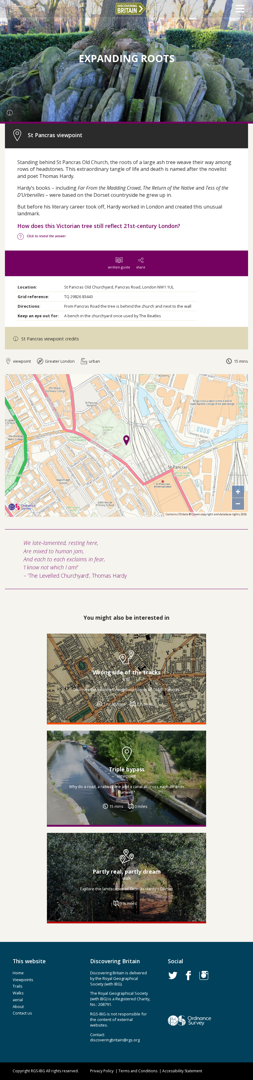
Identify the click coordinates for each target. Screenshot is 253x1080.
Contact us (22, 1013)
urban (94, 361)
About (18, 1006)
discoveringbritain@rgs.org (115, 1040)
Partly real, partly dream (127, 871)
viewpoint (21, 361)
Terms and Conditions (137, 1071)
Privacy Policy (102, 1071)
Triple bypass (126, 769)
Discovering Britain (130, 8)
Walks (18, 993)
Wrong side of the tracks (126, 672)
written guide (119, 267)
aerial (18, 999)
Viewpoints (23, 979)
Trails (18, 986)
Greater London (59, 361)
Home (18, 973)
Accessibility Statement (182, 1071)
